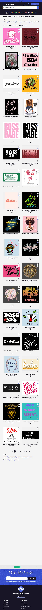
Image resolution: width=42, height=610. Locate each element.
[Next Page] (29, 451)
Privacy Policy (19, 581)
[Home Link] (10, 4)
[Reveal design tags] (18, 43)
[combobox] (20, 7)
